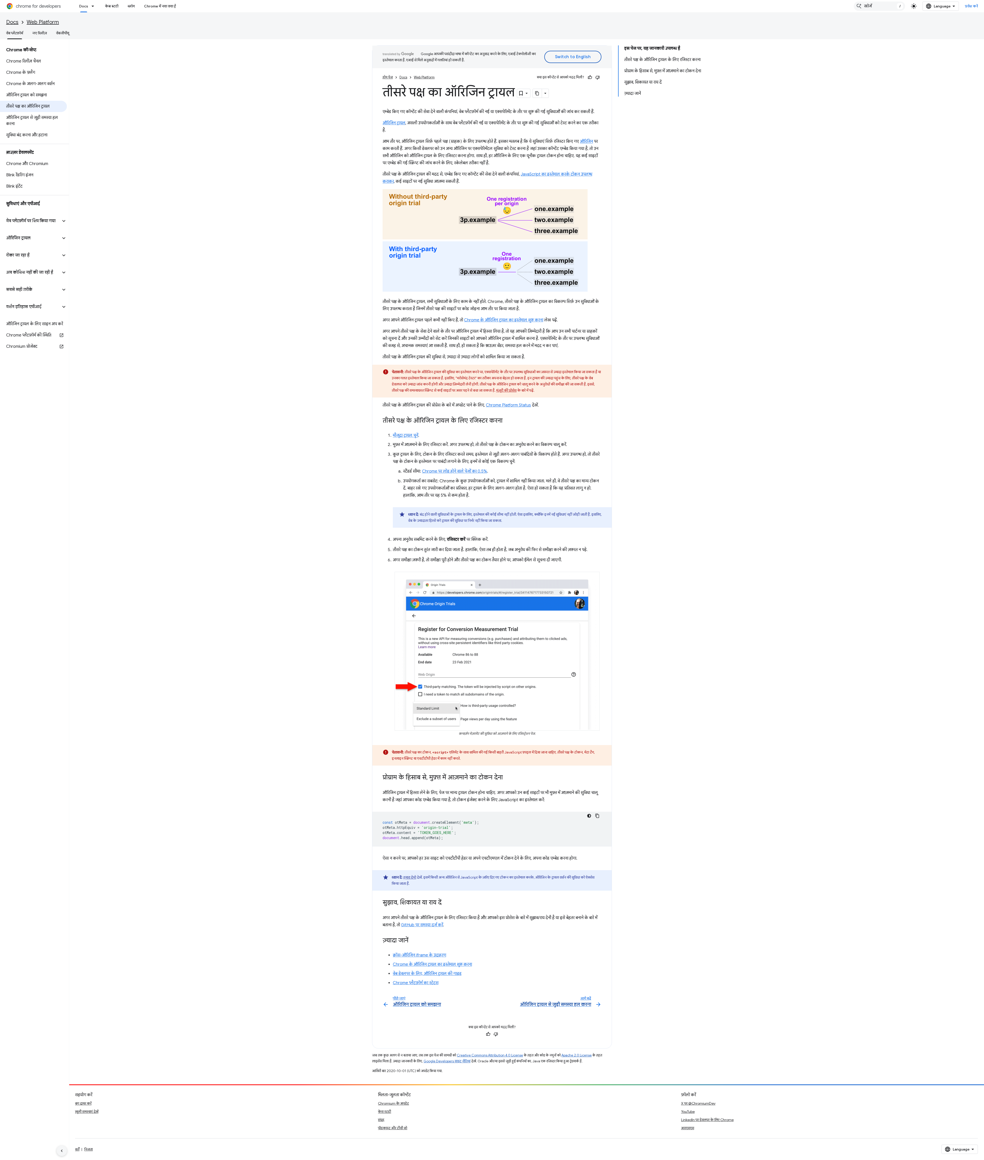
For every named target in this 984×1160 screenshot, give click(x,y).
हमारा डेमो (409, 877)
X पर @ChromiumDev (698, 1103)
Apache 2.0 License (576, 1055)
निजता (88, 1149)
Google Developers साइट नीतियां (447, 1061)
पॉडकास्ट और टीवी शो (392, 1128)
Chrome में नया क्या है (160, 6)
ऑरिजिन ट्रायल (394, 123)
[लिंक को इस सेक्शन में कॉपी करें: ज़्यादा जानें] (413, 941)
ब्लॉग (131, 6)
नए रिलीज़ (39, 33)
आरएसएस (687, 1128)
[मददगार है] (590, 77)
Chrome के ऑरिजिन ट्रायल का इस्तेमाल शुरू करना (503, 320)
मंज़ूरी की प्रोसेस (506, 390)
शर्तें (77, 1149)
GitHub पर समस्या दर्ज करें (422, 925)
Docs (83, 6)
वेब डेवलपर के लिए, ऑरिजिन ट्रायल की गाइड (427, 973)
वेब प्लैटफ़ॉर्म (14, 33)
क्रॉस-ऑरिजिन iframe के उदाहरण (419, 955)
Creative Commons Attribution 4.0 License (490, 1055)
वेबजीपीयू (62, 33)
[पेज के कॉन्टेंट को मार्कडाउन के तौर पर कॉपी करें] (537, 93)
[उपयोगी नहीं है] (597, 77)
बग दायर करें (83, 1103)
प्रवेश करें (971, 6)
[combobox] (879, 6)
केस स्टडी (111, 6)
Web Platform (43, 22)
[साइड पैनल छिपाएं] (62, 1151)
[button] (30, 221)
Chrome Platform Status (508, 405)
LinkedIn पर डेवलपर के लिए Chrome (707, 1119)
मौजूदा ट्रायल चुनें (405, 435)
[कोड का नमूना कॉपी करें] (597, 816)
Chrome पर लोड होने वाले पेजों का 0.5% (454, 471)
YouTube (688, 1111)
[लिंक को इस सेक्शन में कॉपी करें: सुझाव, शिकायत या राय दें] (447, 903)
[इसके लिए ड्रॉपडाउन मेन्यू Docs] (94, 6)
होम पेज (388, 77)
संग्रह (381, 1119)
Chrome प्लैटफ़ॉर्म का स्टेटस (415, 982)
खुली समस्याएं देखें (86, 1111)
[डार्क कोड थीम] (589, 816)
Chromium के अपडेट (393, 1103)
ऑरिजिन (586, 141)
